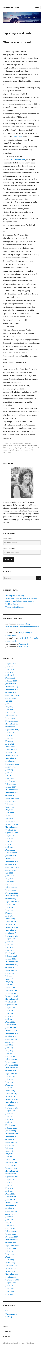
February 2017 (11, 990)
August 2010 (10, 1214)
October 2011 (10, 1174)
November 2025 (11, 689)
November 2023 (11, 758)
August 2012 (10, 1145)
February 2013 (11, 1128)
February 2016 (11, 1025)
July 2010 (9, 1217)
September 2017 (11, 970)
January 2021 (10, 856)
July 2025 (9, 701)
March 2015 (10, 1056)
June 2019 (9, 910)
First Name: (8, 539)
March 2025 (10, 712)
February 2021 (11, 853)
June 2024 (9, 738)
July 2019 (9, 907)
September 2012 (12, 1142)
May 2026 (9, 672)
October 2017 (10, 967)
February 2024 (11, 750)
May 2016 (9, 1016)
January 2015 (10, 1062)
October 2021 (10, 830)
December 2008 (11, 1271)
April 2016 (9, 1019)
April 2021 (9, 847)
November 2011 (11, 1171)
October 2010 (10, 1208)
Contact (6, 1336)
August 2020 (10, 870)
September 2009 (12, 1245)
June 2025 (9, 704)
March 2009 (10, 1263)
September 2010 (12, 1211)
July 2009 (9, 1251)
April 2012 (9, 1157)
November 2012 (11, 1137)
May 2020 (9, 879)
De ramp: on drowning (14, 595)
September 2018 (12, 936)
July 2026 (9, 667)
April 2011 (9, 1191)
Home (5, 1326)
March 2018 (10, 953)
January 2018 (10, 959)
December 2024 (11, 721)
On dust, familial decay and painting (20, 601)
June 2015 (9, 1048)
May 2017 (9, 982)
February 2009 (11, 1266)
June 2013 (9, 1116)
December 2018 (11, 927)
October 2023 (10, 761)
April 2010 (9, 1225)
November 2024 (11, 724)
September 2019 (12, 902)
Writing (8, 1317)
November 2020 (11, 861)
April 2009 (9, 1260)
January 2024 (10, 752)
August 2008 (10, 1283)
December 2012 (11, 1134)
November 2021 (11, 827)
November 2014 (11, 1068)
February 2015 (11, 1059)
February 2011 (11, 1197)
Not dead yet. (24, 647)
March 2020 (10, 884)
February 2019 (11, 922)
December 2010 (11, 1202)
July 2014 (9, 1079)
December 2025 (11, 687)
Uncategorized (18, 443)
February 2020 (11, 887)
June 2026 (9, 669)
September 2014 (12, 1073)
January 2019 (10, 924)
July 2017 (9, 976)
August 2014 (10, 1076)
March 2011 (10, 1194)
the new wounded (24, 450)
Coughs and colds (23, 448)
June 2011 (9, 1185)
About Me (7, 1331)
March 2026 (10, 678)
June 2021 (9, 841)
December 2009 (11, 1237)
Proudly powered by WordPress (24, 1343)
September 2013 (11, 1108)
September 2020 (12, 867)
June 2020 (9, 876)
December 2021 (11, 824)
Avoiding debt (24, 644)
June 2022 (9, 807)
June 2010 (9, 1220)
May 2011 (9, 1188)
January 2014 (10, 1096)
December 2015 (11, 1030)
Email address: (9, 549)
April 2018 (9, 950)
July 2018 (9, 942)
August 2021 (10, 836)
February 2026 (11, 681)
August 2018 (10, 939)
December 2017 (11, 962)
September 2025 (12, 695)
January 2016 (10, 1028)
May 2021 (9, 844)
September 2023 (12, 764)
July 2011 (8, 1182)
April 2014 (9, 1088)
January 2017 (10, 993)
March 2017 (10, 988)
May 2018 (9, 947)
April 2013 (9, 1122)
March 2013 (10, 1125)
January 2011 (10, 1200)
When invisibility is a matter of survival (21, 598)
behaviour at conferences (21, 445)
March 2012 (10, 1159)
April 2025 (9, 710)
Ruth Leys (18, 137)
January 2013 (10, 1131)
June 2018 (9, 945)
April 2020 (9, 881)
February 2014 (11, 1094)
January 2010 (10, 1234)
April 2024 (9, 744)
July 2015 (9, 1045)
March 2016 (10, 1022)
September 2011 (11, 1177)
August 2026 (10, 664)
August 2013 (10, 1111)
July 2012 (9, 1148)
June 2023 (9, 773)
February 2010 (11, 1231)
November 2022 (11, 793)
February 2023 (11, 784)
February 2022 (11, 818)
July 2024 (9, 735)
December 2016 (11, 996)
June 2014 (9, 1082)
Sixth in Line (11, 7)
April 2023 (9, 778)
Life (6, 1311)
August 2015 (10, 1042)
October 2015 (10, 1036)
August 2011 (10, 1180)
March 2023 (10, 781)
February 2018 (11, 956)
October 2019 (10, 899)
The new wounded (17, 42)
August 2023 (10, 767)
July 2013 (9, 1114)
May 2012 (9, 1154)
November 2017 (11, 965)
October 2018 (10, 933)
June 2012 (9, 1151)
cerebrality (13, 448)
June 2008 (9, 1288)
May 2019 (9, 913)
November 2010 (11, 1205)
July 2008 (9, 1286)
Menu (37, 7)
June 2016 (9, 1013)
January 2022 (10, 821)
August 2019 (10, 904)
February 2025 (11, 715)
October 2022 (10, 795)
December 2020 (11, 859)
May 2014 (9, 1085)
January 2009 (10, 1268)
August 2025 (10, 698)
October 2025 (10, 692)
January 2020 (10, 890)
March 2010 (10, 1228)
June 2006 (9, 1291)
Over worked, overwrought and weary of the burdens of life (22, 627)
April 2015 (9, 1053)
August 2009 (10, 1248)
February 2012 (11, 1162)
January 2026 (10, 684)
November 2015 (11, 1033)
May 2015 (9, 1051)
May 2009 (9, 1257)
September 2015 (12, 1039)
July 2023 (9, 770)
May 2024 (9, 741)
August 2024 (10, 732)
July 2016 (9, 1010)
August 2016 (10, 1008)
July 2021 (9, 838)
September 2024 (12, 730)
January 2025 (10, 718)
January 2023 (10, 787)
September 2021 (12, 833)
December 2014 (11, 1065)
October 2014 (10, 1071)
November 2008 (11, 1274)
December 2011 (11, 1168)
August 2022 (10, 801)
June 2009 (9, 1254)
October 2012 (10, 1139)
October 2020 (10, 864)
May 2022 (9, 810)
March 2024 (10, 747)
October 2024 (10, 727)
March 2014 (10, 1091)
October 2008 (10, 1277)
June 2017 (9, 979)
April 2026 (9, 675)
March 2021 (10, 850)
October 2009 (10, 1243)
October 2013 (10, 1105)
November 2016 (11, 999)
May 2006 (9, 1294)
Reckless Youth (11, 604)
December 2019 (11, 893)
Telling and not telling (14, 607)
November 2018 (11, 930)
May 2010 (9, 1223)
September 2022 (12, 798)
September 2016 (12, 1005)
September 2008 (12, 1280)
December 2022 (11, 790)
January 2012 (10, 1165)
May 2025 (9, 707)
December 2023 (11, 755)
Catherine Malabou (17, 160)
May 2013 (9, 1119)
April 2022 (9, 813)
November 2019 (11, 896)
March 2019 (10, 919)
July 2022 (9, 804)
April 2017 (9, 985)
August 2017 (10, 973)
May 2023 (9, 775)
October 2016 (10, 1002)
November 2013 (11, 1102)
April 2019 (9, 916)
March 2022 (10, 816)
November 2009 (12, 1240)
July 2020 (9, 873)
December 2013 (11, 1099)
